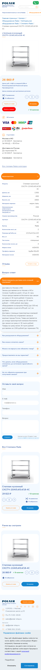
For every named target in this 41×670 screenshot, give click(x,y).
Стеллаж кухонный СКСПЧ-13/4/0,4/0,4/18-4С (16, 567)
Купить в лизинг (9, 109)
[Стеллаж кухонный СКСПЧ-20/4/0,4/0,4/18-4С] (20, 469)
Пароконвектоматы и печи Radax (13, 12)
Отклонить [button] (11, 666)
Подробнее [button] (9, 660)
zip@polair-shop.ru (12, 625)
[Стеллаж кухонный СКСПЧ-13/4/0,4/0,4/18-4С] (20, 548)
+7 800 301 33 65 (12, 629)
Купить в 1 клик (9, 104)
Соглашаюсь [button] (29, 666)
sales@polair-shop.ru (13, 619)
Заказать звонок (27, 602)
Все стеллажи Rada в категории (14, 166)
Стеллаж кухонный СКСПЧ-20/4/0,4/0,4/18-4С (16, 488)
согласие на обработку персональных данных (28, 438)
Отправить (7, 437)
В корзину (33, 104)
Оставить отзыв (32, 264)
